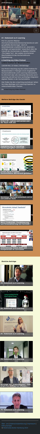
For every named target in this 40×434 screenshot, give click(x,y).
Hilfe (3, 426)
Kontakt (9, 426)
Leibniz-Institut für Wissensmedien (16, 63)
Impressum (31, 424)
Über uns (5, 424)
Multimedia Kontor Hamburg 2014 (15, 428)
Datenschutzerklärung (18, 424)
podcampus (7, 2)
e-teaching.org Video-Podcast (14, 89)
